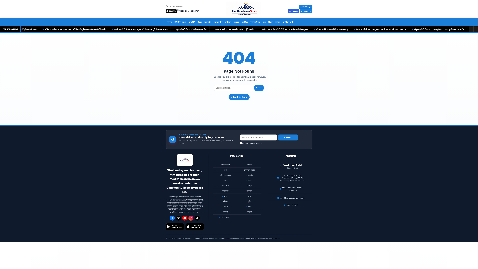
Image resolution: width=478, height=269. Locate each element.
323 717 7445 (292, 205)
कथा (225, 180)
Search (259, 88)
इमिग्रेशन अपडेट (180, 22)
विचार (270, 22)
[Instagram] (190, 218)
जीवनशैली (225, 191)
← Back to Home (239, 97)
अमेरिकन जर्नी (288, 22)
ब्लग (249, 196)
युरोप (249, 201)
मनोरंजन (228, 22)
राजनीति (192, 22)
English (293, 11)
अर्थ (264, 22)
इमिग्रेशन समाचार (225, 175)
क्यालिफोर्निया (255, 22)
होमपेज (169, 22)
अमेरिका (245, 22)
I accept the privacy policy (252, 143)
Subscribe (307, 11)
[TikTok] (197, 218)
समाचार (225, 212)
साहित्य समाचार (225, 217)
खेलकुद (236, 22)
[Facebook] (172, 218)
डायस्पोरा (207, 22)
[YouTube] (184, 218)
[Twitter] (178, 218)
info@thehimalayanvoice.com (292, 198)
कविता (249, 180)
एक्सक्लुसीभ (218, 22)
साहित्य (277, 22)
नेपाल (200, 22)
